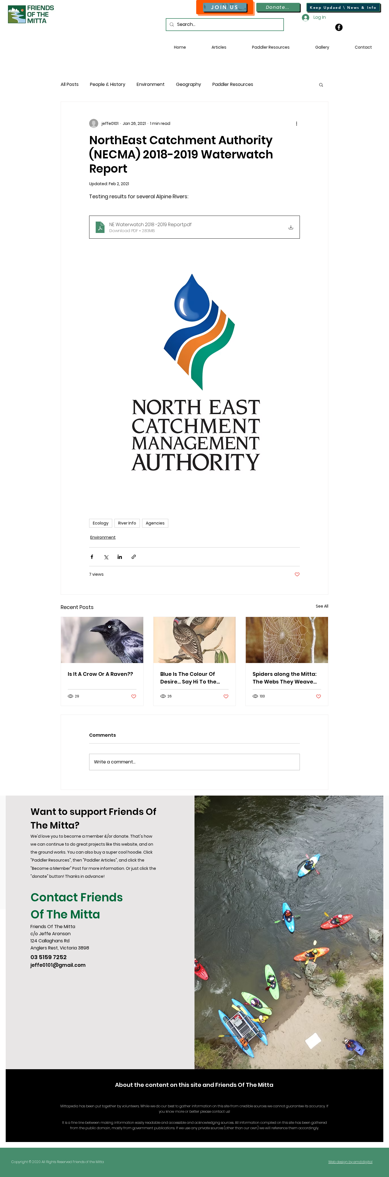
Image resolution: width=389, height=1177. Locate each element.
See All (322, 606)
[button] (270, 47)
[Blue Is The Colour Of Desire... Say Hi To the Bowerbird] (194, 640)
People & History (107, 84)
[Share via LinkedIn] (119, 556)
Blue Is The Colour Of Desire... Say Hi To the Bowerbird (188, 677)
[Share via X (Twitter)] (105, 556)
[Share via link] (133, 556)
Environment (151, 84)
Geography (188, 84)
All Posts (70, 84)
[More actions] (296, 123)
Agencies (155, 523)
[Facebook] (339, 27)
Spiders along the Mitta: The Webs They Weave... (285, 677)
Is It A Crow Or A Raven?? (100, 674)
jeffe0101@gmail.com (58, 965)
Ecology (100, 523)
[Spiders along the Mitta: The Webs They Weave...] (287, 640)
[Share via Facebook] (92, 556)
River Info (127, 523)
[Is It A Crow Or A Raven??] (102, 640)
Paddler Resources (232, 84)
